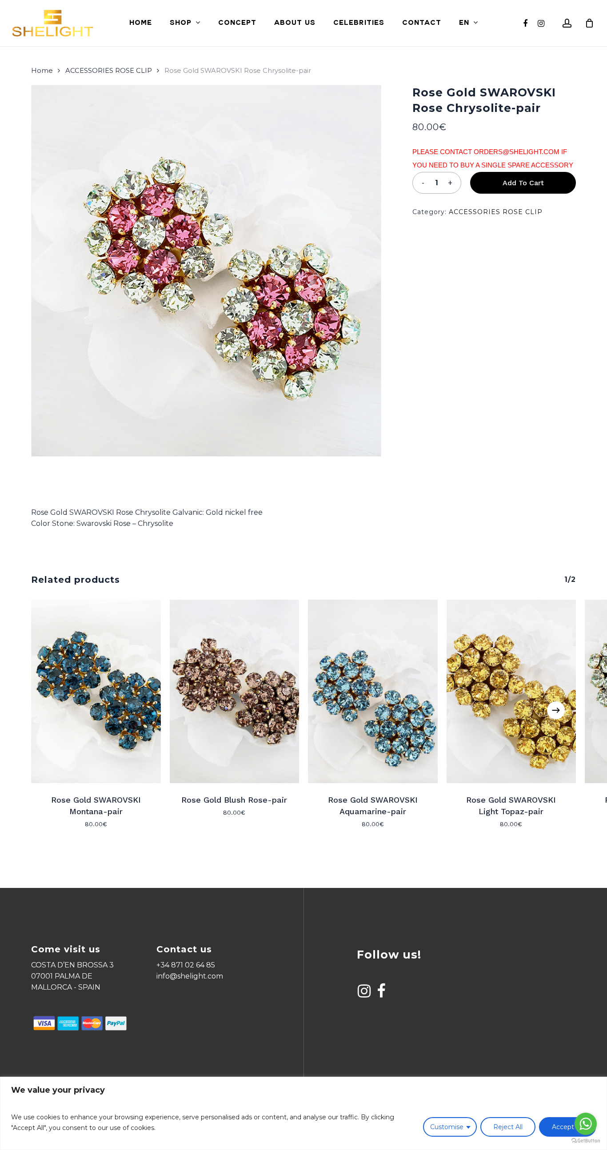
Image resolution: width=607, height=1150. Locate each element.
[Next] (556, 710)
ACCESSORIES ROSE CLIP (108, 71)
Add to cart (523, 183)
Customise (446, 1127)
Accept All (567, 1127)
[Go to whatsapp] (586, 1124)
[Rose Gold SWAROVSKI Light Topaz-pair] (511, 691)
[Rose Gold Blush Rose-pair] (235, 691)
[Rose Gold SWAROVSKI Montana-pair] (96, 691)
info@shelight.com (189, 976)
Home (42, 71)
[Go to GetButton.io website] (585, 1141)
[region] (303, 1113)
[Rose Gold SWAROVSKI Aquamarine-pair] (373, 691)
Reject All (508, 1127)
